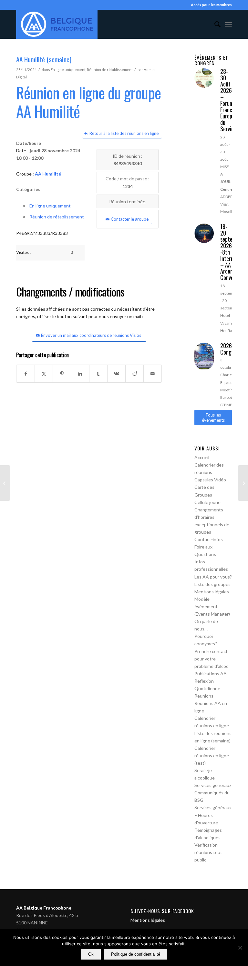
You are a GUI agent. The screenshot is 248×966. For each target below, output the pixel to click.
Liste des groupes (212, 584)
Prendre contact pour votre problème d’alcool (212, 659)
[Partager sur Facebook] (25, 373)
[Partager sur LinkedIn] (80, 373)
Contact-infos (208, 539)
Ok (91, 954)
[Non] (240, 947)
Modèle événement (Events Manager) (212, 606)
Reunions (203, 696)
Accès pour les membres (211, 5)
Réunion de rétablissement (110, 69)
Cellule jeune (207, 502)
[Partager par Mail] (152, 373)
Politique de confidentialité (135, 954)
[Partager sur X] (44, 373)
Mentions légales (211, 591)
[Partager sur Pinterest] (62, 373)
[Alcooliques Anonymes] (57, 24)
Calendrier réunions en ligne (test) (211, 755)
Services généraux (213, 785)
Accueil (201, 457)
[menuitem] (214, 24)
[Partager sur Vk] (116, 373)
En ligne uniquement (68, 69)
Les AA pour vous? (213, 576)
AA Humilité (48, 173)
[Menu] (228, 24)
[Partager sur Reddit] (134, 373)
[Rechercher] (214, 24)
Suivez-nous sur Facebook (162, 910)
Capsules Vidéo (210, 479)
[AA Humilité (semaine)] (5, 483)
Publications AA (210, 673)
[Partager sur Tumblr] (98, 373)
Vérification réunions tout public (208, 852)
